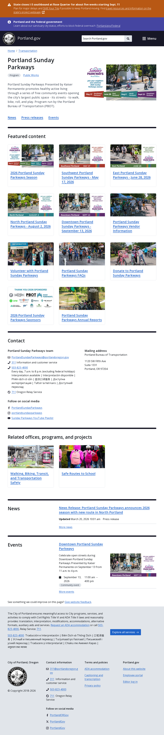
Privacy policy (93, 685)
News (12, 117)
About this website (134, 669)
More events (66, 591)
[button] (149, 38)
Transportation (27, 51)
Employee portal (133, 675)
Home (11, 51)
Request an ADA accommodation (70, 625)
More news (65, 527)
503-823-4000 (16, 635)
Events (53, 117)
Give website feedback (78, 602)
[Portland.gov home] (21, 38)
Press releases (32, 117)
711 (39, 629)
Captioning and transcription (94, 677)
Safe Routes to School (78, 473)
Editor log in (130, 681)
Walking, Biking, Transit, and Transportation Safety (29, 478)
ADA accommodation (97, 669)
